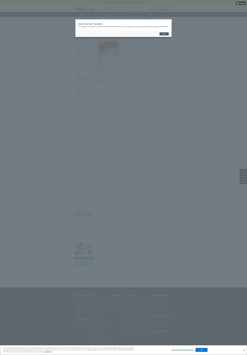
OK (201, 350)
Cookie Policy (48, 351)
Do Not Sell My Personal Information (183, 350)
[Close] (244, 350)
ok (164, 34)
